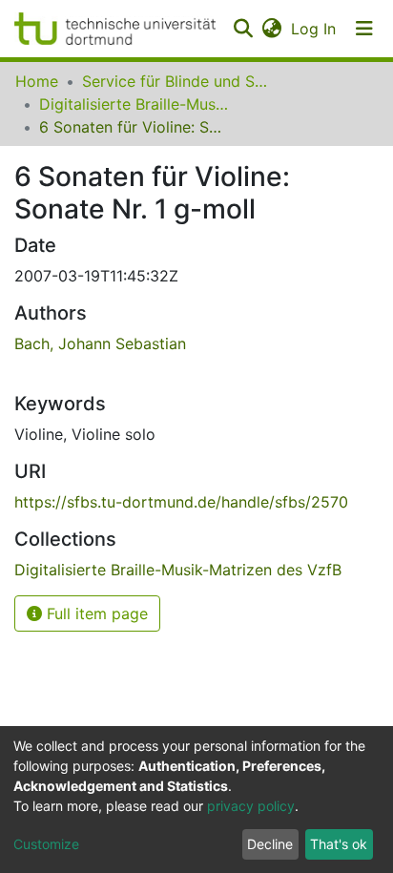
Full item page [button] (95, 613)
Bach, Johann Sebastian (100, 343)
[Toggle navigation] (364, 28)
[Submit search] (243, 28)
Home (36, 81)
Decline (270, 844)
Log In (314, 28)
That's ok (338, 844)
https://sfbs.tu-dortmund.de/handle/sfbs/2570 (181, 501)
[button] (271, 28)
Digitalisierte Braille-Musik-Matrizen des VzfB (134, 104)
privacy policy (251, 806)
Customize (46, 844)
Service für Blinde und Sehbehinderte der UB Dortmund (177, 81)
